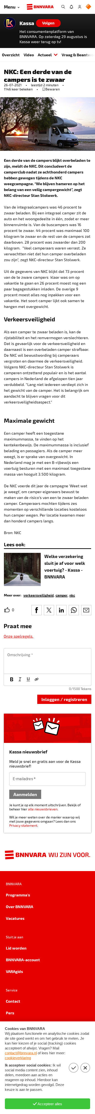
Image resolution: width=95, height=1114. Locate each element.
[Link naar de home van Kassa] (10, 23)
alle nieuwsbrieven (42, 809)
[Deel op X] (49, 610)
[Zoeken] (63, 7)
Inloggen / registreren (64, 699)
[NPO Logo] (88, 7)
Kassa (26, 23)
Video (29, 54)
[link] (38, 595)
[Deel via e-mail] (86, 610)
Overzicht (11, 54)
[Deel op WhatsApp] (74, 610)
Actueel (45, 54)
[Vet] (12, 680)
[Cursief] (20, 680)
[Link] (36, 680)
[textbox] (47, 661)
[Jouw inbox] (71, 7)
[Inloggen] (79, 7)
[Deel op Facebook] (36, 610)
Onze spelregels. (18, 636)
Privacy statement (23, 825)
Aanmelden (25, 794)
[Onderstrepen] (28, 680)
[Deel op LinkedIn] (61, 610)
